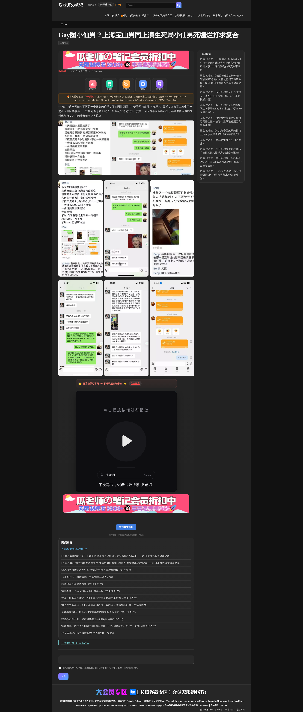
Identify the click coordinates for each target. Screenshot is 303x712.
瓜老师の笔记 (70, 5)
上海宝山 (64, 43)
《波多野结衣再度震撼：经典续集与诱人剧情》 (87, 577)
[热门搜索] (159, 85)
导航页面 (240, 709)
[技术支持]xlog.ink (234, 15)
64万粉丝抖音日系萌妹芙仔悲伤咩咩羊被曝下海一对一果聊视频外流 (220, 96)
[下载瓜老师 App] (118, 5)
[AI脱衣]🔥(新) (119, 15)
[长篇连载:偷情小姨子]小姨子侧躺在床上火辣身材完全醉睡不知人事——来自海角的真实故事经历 (115, 556)
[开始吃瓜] (126, 85)
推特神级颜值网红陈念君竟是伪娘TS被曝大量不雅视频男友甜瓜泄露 (220, 121)
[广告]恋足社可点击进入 (75, 643)
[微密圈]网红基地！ (184, 15)
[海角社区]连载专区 (162, 15)
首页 (107, 15)
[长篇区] (109, 85)
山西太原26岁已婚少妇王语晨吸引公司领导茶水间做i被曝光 (220, 175)
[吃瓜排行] (92, 85)
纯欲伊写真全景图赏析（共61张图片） (82, 584)
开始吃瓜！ (63, 71)
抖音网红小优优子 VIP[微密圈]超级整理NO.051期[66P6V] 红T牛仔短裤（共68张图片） (109, 626)
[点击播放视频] (126, 441)
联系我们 (217, 15)
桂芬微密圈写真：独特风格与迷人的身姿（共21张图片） (93, 619)
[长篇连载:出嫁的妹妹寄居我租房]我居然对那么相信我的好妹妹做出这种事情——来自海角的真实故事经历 (120, 563)
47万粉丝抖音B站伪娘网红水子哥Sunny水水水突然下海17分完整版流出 (221, 109)
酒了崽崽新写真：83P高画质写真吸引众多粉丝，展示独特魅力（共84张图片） (105, 605)
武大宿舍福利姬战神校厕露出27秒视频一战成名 (87, 633)
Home (64, 24)
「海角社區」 (90, 96)
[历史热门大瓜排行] (139, 15)
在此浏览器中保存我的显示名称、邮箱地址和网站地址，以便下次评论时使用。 (101, 668)
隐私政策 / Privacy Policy (211, 709)
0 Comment (97, 71)
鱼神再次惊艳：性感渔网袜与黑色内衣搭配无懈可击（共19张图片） (99, 612)
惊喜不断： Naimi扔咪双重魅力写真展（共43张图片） (91, 591)
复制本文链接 (126, 527)
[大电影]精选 (203, 15)
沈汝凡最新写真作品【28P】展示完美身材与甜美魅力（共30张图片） (100, 598)
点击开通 (135, 383)
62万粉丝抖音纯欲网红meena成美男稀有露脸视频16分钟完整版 (96, 570)
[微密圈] (143, 85)
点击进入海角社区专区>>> (74, 549)
